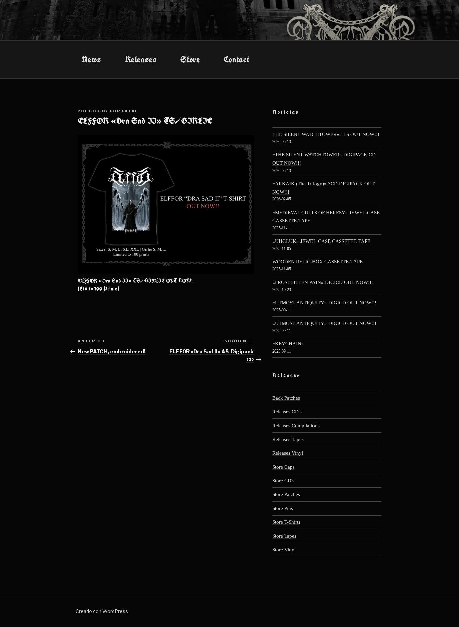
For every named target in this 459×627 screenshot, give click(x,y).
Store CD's (283, 480)
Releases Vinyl (287, 453)
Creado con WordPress (102, 611)
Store (190, 59)
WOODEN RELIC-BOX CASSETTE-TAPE (317, 261)
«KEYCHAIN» (288, 343)
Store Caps (283, 467)
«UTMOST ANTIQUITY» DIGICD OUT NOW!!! (324, 302)
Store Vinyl (284, 549)
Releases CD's (287, 411)
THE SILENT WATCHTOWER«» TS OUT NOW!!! (325, 134)
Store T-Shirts (286, 522)
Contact (236, 59)
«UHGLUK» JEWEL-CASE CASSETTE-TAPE (321, 241)
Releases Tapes (288, 439)
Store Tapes (284, 536)
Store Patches (286, 494)
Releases (141, 59)
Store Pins (282, 508)
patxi (129, 111)
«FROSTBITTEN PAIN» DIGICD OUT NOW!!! (322, 282)
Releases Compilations (296, 425)
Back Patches (286, 398)
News (91, 59)
